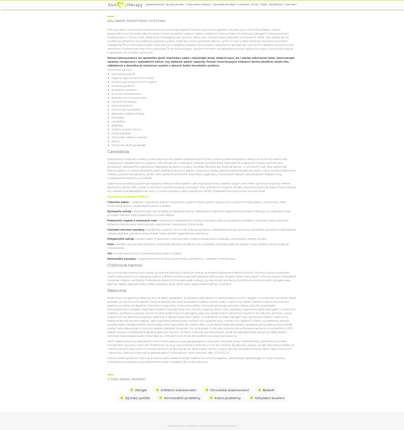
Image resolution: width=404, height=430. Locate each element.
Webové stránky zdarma (177, 426)
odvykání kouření (224, 4)
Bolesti (268, 390)
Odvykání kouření (269, 398)
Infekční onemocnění (178, 390)
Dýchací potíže (137, 398)
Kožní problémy (227, 398)
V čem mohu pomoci (198, 4)
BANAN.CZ (194, 426)
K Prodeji (243, 4)
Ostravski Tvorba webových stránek (213, 426)
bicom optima (175, 4)
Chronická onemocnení (229, 390)
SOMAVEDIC (222, 352)
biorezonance (155, 4)
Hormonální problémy (182, 398)
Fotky (255, 4)
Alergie (141, 390)
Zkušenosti (276, 4)
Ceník (263, 4)
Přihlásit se (232, 426)
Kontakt (291, 4)
